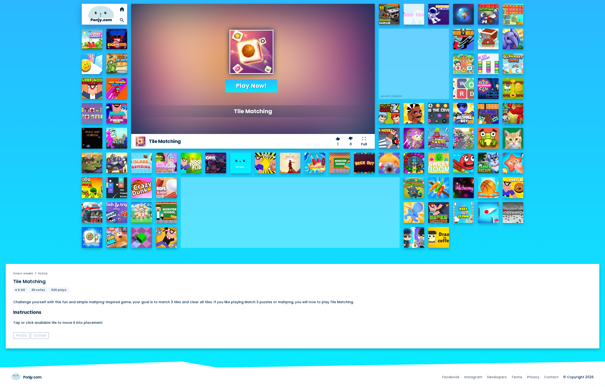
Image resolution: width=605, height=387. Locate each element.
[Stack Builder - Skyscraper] (488, 39)
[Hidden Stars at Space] (438, 14)
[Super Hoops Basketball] (488, 187)
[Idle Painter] (513, 138)
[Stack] (240, 163)
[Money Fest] (92, 63)
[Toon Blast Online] (116, 237)
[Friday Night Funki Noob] (116, 113)
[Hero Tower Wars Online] (513, 113)
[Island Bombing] (141, 163)
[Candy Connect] (92, 39)
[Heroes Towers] (116, 163)
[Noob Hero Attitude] (166, 237)
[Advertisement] (290, 210)
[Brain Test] (414, 113)
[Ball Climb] (463, 212)
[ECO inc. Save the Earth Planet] (463, 14)
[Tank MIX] (92, 163)
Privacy (533, 377)
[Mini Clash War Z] (389, 113)
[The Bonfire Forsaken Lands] (290, 163)
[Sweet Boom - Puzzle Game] (438, 163)
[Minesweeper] (513, 212)
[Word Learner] (463, 88)
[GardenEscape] (488, 163)
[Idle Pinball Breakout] (116, 187)
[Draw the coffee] (438, 237)
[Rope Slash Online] (166, 187)
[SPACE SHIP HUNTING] (92, 138)
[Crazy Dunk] (141, 187)
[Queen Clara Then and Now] (166, 163)
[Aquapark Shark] (315, 163)
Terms (516, 377)
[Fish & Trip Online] (116, 212)
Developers (497, 377)
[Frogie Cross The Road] (488, 138)
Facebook (450, 377)
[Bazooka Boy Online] (463, 113)
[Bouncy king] (488, 212)
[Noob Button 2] (513, 187)
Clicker (40, 336)
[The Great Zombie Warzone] (463, 138)
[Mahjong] (92, 237)
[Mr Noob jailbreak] (488, 113)
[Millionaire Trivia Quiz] (488, 88)
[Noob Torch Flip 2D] (191, 163)
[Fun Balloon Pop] (513, 163)
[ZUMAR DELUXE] (414, 163)
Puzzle (43, 273)
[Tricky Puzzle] (513, 88)
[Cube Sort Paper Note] (488, 63)
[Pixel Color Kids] (92, 113)
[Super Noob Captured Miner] (92, 88)
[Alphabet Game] (513, 63)
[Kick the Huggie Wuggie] (116, 39)
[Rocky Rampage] (438, 138)
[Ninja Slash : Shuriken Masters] (389, 163)
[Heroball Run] (463, 163)
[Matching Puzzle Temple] (513, 14)
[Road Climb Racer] (92, 212)
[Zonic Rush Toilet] (414, 138)
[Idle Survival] (438, 187)
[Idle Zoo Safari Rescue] (513, 39)
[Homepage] (101, 14)
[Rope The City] (414, 212)
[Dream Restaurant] (116, 138)
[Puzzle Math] (463, 63)
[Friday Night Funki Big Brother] (215, 163)
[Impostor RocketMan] (488, 14)
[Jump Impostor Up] (116, 88)
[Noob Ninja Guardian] (463, 39)
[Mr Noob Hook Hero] (389, 138)
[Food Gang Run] (92, 187)
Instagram (473, 377)
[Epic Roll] (141, 237)
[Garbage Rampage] (389, 14)
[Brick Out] (364, 163)
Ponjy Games (23, 273)
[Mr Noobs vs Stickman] (438, 212)
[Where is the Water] (116, 63)
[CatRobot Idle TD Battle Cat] (414, 187)
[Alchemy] (463, 187)
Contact (551, 377)
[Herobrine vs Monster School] (166, 212)
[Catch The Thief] (414, 237)
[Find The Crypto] (438, 113)
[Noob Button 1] (265, 163)
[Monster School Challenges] (339, 163)
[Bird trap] (414, 14)
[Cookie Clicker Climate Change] (141, 212)
